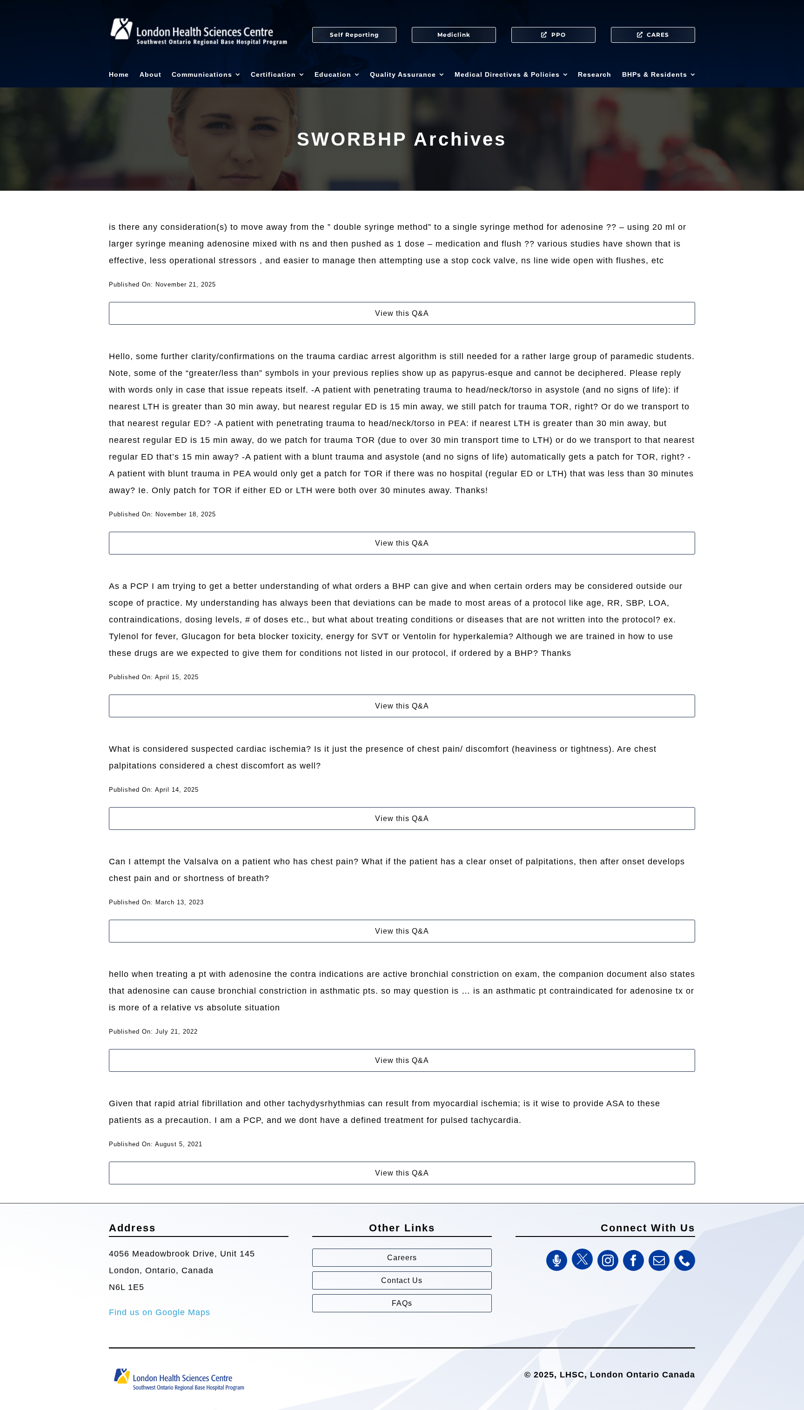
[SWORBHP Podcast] (556, 1260)
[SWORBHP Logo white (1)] (198, 14)
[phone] (684, 1260)
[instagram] (607, 1260)
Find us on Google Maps (159, 1312)
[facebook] (633, 1260)
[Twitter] (582, 1259)
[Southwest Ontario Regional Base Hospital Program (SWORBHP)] (178, 1367)
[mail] (659, 1260)
